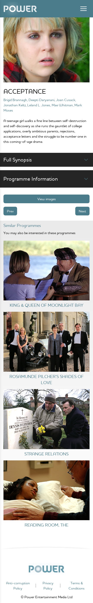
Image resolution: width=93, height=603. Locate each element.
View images (46, 199)
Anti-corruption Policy (18, 585)
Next (82, 211)
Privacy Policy (48, 585)
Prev (10, 211)
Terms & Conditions (77, 585)
